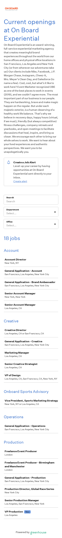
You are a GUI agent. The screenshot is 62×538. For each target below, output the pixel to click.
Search (10, 197)
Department (12, 209)
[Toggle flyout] (55, 212)
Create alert (20, 181)
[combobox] (6, 213)
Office (9, 221)
